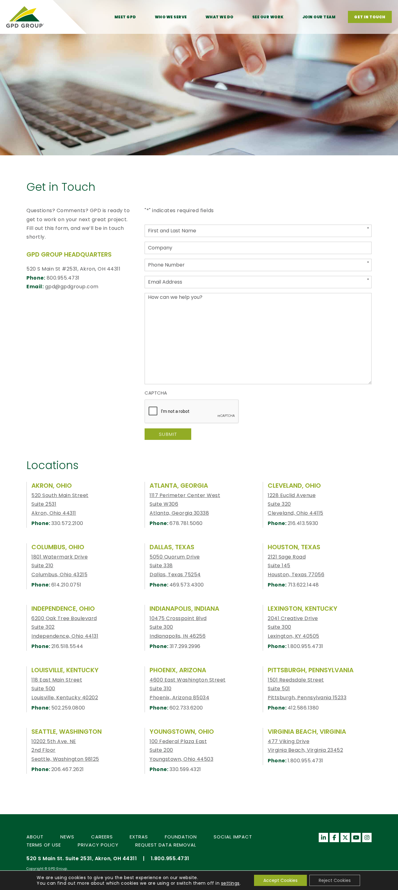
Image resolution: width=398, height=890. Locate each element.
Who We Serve (171, 17)
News (67, 836)
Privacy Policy (98, 845)
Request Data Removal (165, 845)
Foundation (181, 836)
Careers (102, 836)
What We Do (220, 17)
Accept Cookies (280, 880)
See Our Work (268, 17)
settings (230, 883)
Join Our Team (319, 17)
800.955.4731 (63, 277)
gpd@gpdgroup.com (72, 286)
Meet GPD (125, 17)
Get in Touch (370, 17)
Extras (139, 836)
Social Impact (233, 836)
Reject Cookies (335, 880)
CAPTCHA (156, 393)
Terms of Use (43, 845)
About (35, 836)
